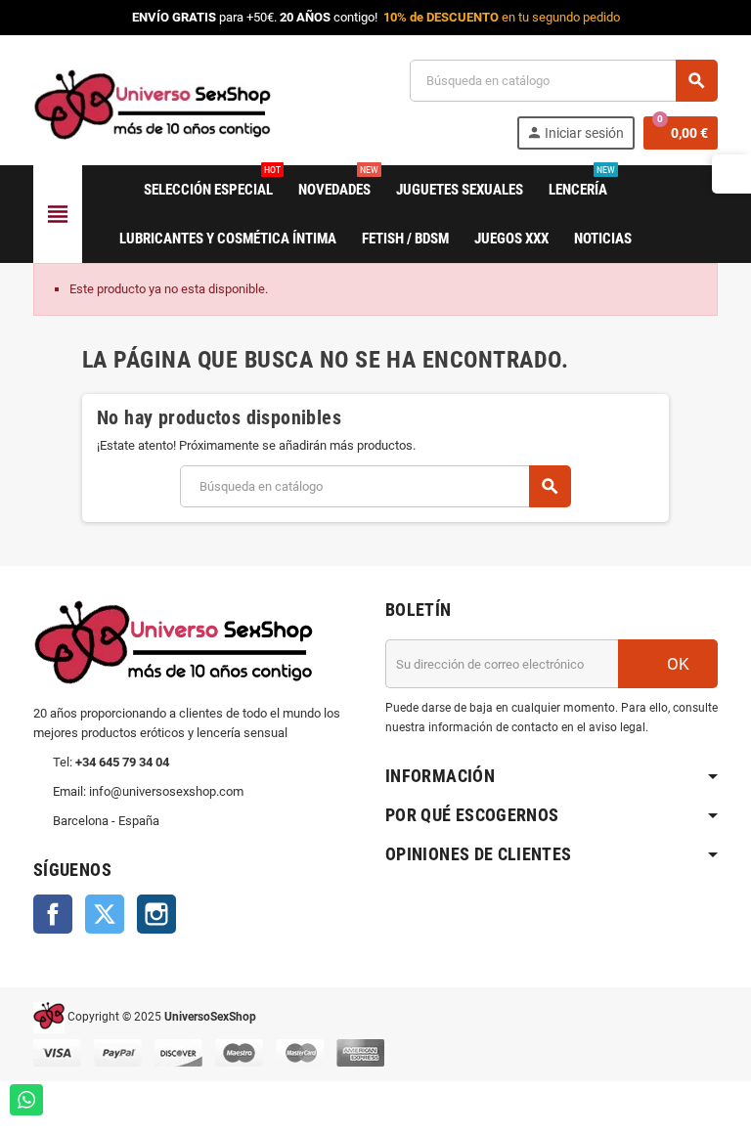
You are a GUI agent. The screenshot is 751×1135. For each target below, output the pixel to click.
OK (676, 664)
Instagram (156, 914)
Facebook (52, 914)
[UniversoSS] (152, 103)
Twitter (104, 914)
